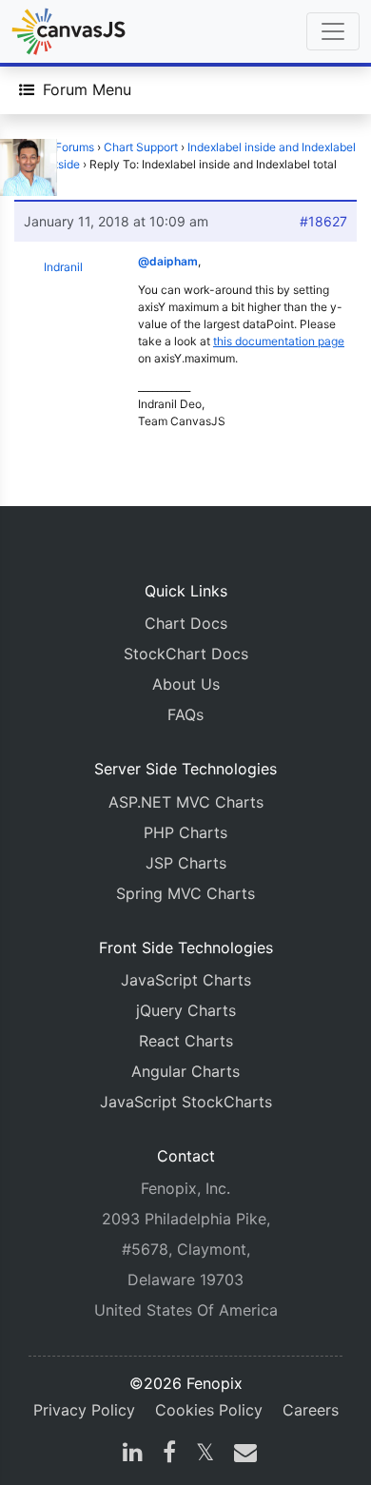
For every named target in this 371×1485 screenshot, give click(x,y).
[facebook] (169, 1454)
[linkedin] (132, 1454)
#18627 (323, 221)
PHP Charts (185, 832)
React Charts (186, 1040)
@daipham (168, 261)
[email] (241, 1454)
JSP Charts (186, 862)
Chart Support (141, 147)
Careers (311, 1409)
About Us (186, 684)
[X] (205, 1454)
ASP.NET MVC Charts (186, 801)
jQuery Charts (186, 1010)
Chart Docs (186, 623)
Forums (74, 147)
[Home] (68, 31)
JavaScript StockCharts (186, 1101)
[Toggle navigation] (333, 31)
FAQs (185, 714)
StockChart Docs (186, 653)
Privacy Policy (84, 1409)
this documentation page (278, 341)
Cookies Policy (209, 1409)
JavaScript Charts (186, 979)
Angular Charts (185, 1071)
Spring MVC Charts (185, 893)
